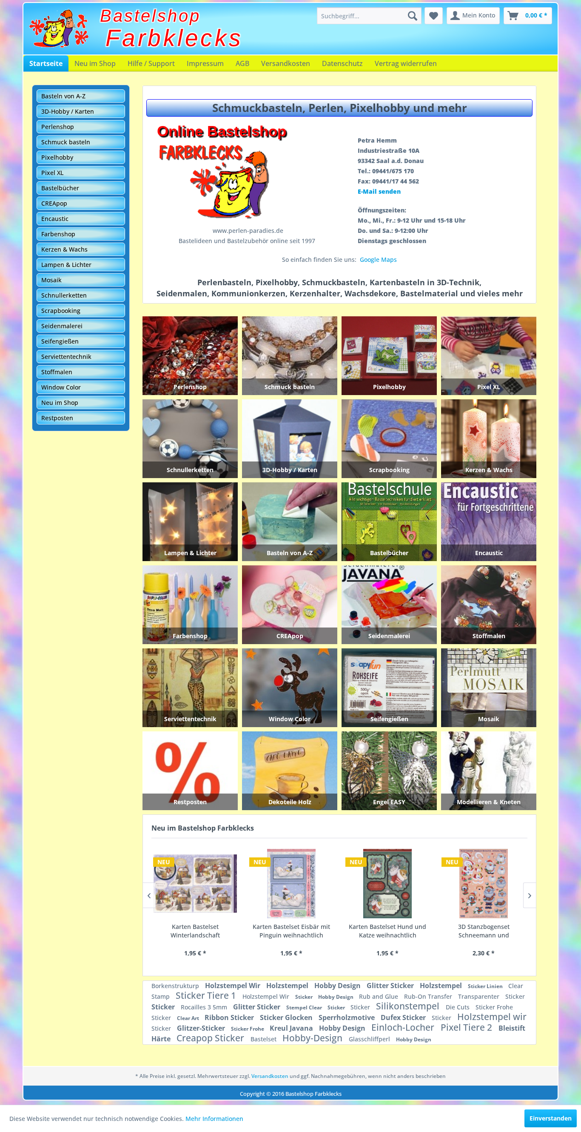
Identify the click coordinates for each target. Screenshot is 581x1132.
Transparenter (479, 996)
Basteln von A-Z (63, 96)
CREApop (54, 203)
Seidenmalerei (62, 326)
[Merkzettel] (433, 15)
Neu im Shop (95, 63)
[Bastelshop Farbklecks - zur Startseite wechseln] (59, 28)
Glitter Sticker (391, 985)
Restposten (57, 418)
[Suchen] (413, 15)
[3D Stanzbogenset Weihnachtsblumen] (483, 884)
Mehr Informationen (214, 1119)
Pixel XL (52, 173)
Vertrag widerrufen (406, 63)
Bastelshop (150, 15)
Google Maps (378, 259)
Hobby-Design (313, 1038)
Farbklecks (174, 38)
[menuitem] (369, 15)
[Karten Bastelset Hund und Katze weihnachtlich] (291, 884)
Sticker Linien (486, 986)
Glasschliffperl (370, 1039)
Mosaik (51, 280)
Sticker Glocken (287, 1017)
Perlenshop (57, 127)
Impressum (205, 63)
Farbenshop (58, 234)
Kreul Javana (292, 1028)
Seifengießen (60, 341)
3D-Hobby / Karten (67, 111)
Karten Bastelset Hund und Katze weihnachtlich (291, 931)
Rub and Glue (379, 996)
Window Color (61, 387)
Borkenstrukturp (176, 986)
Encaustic (54, 219)
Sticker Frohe (494, 1007)
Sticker (304, 996)
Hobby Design (338, 985)
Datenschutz (342, 63)
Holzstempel (288, 985)
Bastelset (264, 1039)
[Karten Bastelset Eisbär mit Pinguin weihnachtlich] (195, 884)
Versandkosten (285, 63)
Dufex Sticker (404, 1017)
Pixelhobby (57, 157)
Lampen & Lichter (66, 265)
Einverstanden (551, 1118)
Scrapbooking (60, 311)
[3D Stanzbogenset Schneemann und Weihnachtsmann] (387, 884)
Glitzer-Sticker (202, 1028)
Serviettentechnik (66, 356)
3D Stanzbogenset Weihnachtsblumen (484, 931)
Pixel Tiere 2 (467, 1027)
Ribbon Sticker (230, 1017)
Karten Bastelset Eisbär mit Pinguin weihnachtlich (195, 931)
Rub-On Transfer (429, 996)
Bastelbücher (60, 188)
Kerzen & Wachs (64, 249)
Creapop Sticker (211, 1038)
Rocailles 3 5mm (205, 1007)
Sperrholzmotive (347, 1017)
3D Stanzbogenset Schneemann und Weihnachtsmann (387, 931)
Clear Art (188, 1018)
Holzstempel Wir (233, 985)
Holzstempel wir (492, 1017)
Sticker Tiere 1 (207, 995)
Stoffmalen (56, 372)
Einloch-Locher (403, 1027)
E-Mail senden (379, 191)
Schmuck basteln (65, 142)
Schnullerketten (64, 295)
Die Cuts (458, 1007)
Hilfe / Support (151, 63)
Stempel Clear (304, 1007)
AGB (242, 63)
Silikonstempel (408, 1006)
